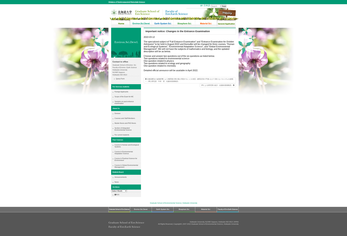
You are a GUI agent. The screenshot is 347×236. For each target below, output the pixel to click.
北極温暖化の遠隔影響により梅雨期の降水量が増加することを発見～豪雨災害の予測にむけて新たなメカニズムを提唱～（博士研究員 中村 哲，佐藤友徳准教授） (189, 80)
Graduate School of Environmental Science (166, 203)
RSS (117, 195)
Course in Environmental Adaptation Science (124, 153)
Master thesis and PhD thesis (125, 123)
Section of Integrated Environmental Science (123, 129)
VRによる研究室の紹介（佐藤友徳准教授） (217, 85)
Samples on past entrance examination (124, 102)
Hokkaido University (189, 203)
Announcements (121, 177)
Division (118, 113)
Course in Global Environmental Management (126, 166)
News (117, 182)
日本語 (207, 5)
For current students (122, 135)
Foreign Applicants (121, 92)
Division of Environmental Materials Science (126, 2)
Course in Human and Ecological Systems (127, 146)
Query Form (120, 79)
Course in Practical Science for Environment (126, 159)
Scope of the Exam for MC (124, 97)
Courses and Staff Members (125, 118)
